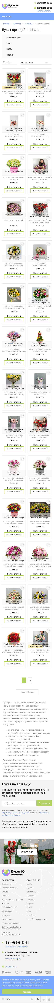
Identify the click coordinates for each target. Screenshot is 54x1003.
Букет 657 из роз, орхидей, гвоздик (40, 307)
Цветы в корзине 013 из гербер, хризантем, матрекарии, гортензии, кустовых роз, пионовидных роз (14, 608)
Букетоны (31, 896)
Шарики (30, 903)
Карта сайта (7, 911)
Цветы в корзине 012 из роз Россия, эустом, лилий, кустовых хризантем (40, 608)
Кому (29, 911)
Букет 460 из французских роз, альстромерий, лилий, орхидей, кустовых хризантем (13, 92)
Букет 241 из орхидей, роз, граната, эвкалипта (40, 221)
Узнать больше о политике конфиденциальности (22, 986)
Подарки (30, 899)
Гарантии (6, 896)
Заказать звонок (44, 10)
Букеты (30, 888)
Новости (5, 903)
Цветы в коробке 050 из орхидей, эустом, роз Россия (39, 479)
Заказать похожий (14, 105)
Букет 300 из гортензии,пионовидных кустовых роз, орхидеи (14, 350)
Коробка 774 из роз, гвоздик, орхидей (14, 436)
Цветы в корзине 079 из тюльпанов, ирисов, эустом (40, 522)
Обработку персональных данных (15, 813)
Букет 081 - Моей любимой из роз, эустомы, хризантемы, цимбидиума (40, 178)
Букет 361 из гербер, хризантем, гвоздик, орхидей (13, 264)
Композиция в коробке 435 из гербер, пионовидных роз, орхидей (39, 393)
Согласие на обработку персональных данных (11, 928)
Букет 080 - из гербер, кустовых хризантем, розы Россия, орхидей (14, 393)
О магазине (6, 884)
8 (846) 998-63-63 (44, 3)
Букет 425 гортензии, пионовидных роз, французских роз (40, 651)
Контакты (6, 915)
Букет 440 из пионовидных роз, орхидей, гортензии (40, 135)
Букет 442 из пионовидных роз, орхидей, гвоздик (14, 135)
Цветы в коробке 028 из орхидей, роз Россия (13, 522)
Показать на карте (12, 958)
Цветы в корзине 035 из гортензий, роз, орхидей (40, 565)
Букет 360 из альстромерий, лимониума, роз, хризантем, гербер (40, 264)
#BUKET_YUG (27, 852)
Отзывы (5, 892)
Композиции (32, 892)
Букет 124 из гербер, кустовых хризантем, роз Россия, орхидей (14, 651)
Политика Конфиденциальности (11, 933)
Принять (27, 991)
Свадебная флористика (37, 919)
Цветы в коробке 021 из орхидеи (13, 178)
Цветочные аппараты (10, 923)
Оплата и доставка (9, 888)
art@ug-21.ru (11, 966)
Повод (29, 907)
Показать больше (27, 692)
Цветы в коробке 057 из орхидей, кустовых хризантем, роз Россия (13, 479)
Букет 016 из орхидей (13, 220)
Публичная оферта (9, 907)
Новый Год (31, 915)
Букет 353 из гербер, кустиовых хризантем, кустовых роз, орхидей (14, 307)
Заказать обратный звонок (17, 946)
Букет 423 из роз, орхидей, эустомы (40, 92)
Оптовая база (7, 919)
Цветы (29, 884)
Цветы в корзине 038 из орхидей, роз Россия (14, 565)
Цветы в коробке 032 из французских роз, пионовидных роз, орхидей (39, 436)
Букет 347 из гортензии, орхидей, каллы (40, 350)
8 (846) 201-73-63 (44, 8)
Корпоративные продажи (12, 899)
